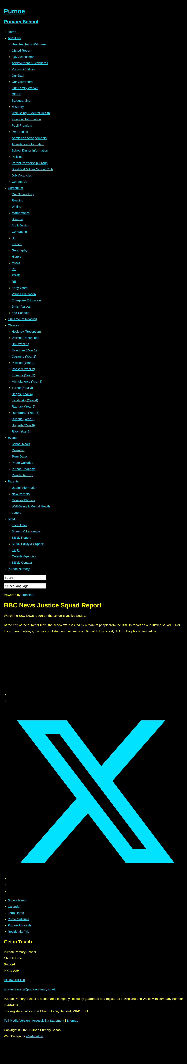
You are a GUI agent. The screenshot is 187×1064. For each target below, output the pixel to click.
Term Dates (16, 913)
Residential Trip (18, 931)
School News (17, 900)
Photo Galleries (18, 919)
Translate (27, 595)
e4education (34, 1036)
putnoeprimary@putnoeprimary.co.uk (30, 989)
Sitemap (72, 1020)
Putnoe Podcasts (19, 925)
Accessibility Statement (48, 1020)
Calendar (14, 906)
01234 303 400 (14, 980)
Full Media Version (17, 1020)
